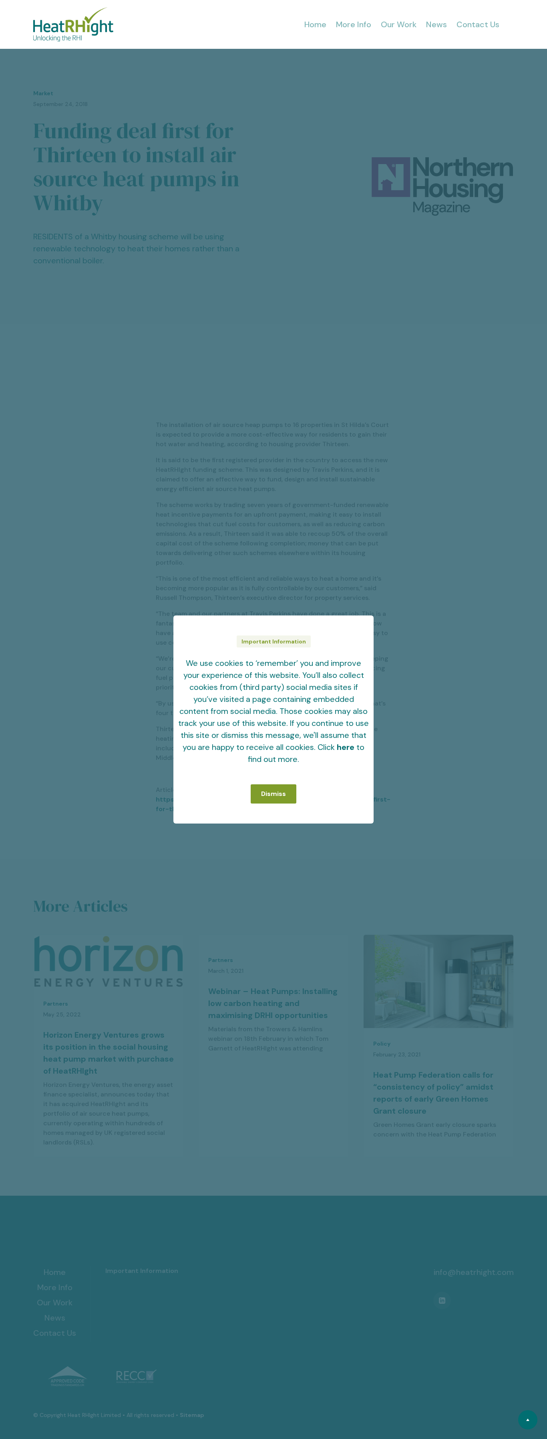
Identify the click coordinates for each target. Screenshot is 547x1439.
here (345, 747)
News (436, 24)
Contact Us (478, 24)
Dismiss (273, 794)
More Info (353, 24)
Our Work (398, 24)
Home (315, 24)
